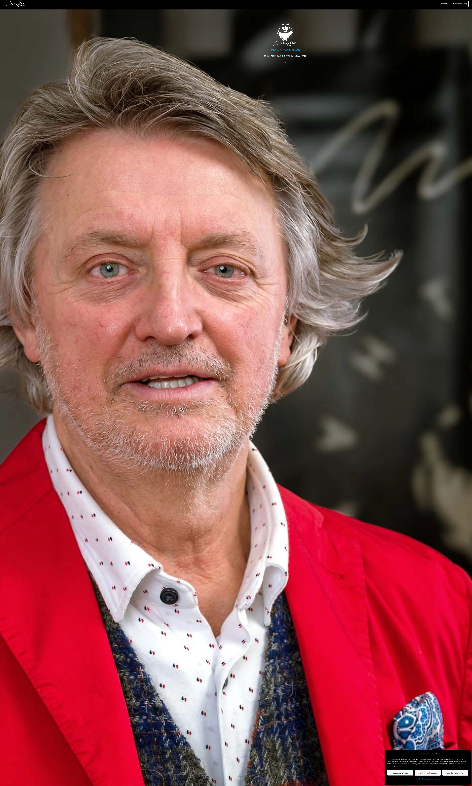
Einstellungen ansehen (455, 773)
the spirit (445, 3)
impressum (438, 779)
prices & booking (460, 3)
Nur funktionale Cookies (428, 773)
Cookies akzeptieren (400, 773)
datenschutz (429, 779)
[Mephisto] (15, 6)
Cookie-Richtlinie (420, 779)
